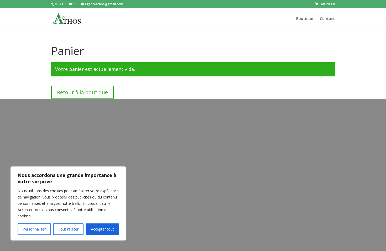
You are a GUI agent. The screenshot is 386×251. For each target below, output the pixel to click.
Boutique (304, 19)
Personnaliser (34, 229)
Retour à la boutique (82, 92)
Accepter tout (102, 229)
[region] (68, 203)
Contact (327, 19)
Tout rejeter (68, 229)
